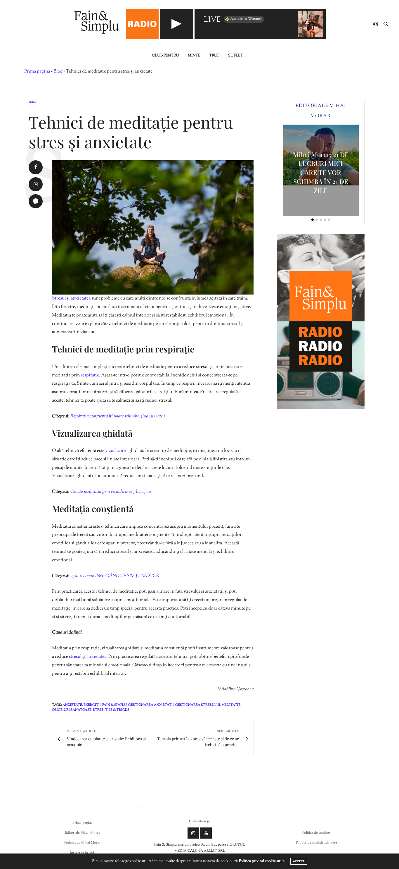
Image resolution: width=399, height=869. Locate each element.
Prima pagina (82, 822)
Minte (194, 55)
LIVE (212, 20)
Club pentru (165, 55)
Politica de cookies (316, 832)
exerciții (92, 705)
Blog (58, 71)
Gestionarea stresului (197, 705)
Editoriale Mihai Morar (82, 832)
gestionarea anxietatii (151, 705)
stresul (75, 656)
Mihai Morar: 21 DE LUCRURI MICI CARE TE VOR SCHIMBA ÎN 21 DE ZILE (321, 172)
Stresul (59, 298)
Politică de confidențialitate (316, 842)
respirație (90, 375)
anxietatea (81, 298)
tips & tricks (117, 710)
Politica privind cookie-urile (261, 861)
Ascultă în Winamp (246, 19)
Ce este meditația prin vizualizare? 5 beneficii (110, 491)
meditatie (231, 705)
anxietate (72, 705)
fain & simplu (114, 705)
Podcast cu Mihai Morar (82, 842)
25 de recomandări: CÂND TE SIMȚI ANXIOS (114, 576)
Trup (214, 55)
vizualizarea (117, 451)
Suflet (235, 55)
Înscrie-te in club (82, 852)
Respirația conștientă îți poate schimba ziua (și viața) (117, 416)
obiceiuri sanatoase (71, 710)
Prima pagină (37, 71)
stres (98, 710)
